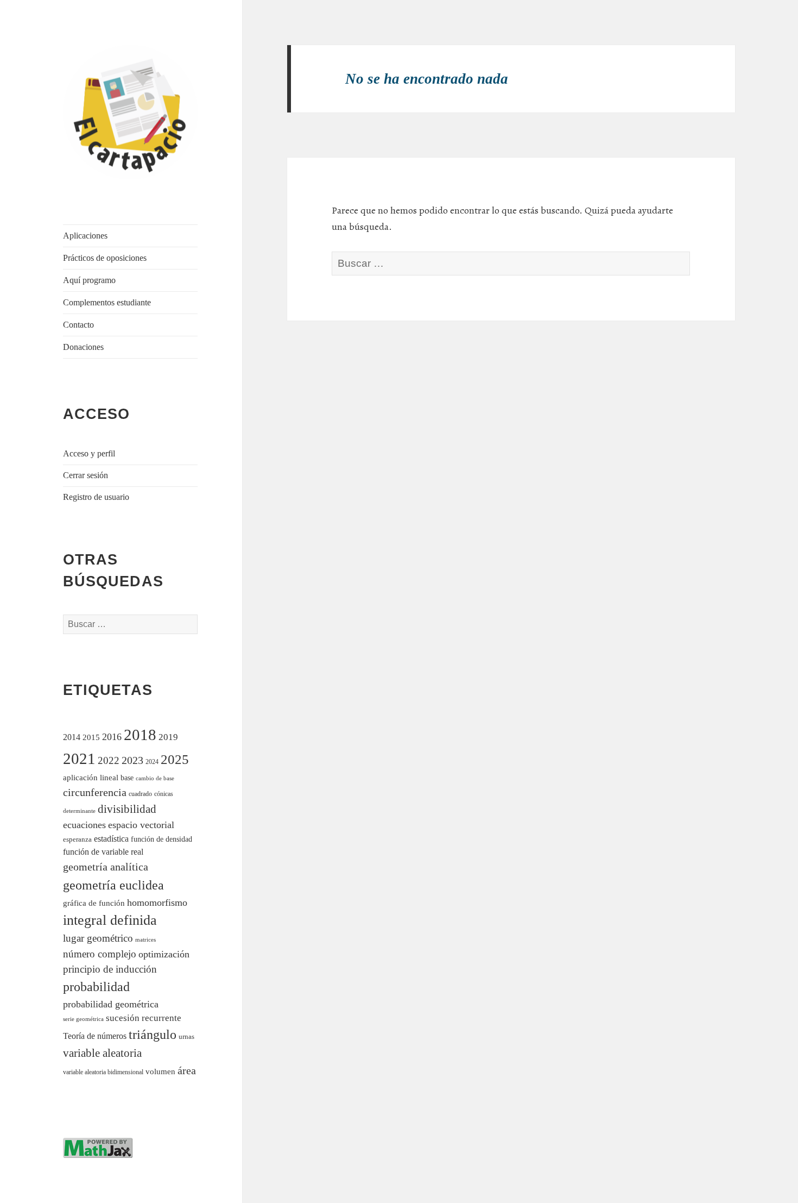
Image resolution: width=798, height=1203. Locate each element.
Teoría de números (94, 1036)
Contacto (78, 324)
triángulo (152, 1034)
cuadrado (140, 794)
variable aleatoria (102, 1053)
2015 (91, 737)
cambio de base (155, 778)
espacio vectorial (141, 824)
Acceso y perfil (89, 453)
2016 (112, 736)
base (127, 777)
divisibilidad (127, 809)
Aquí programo (89, 280)
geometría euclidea (113, 885)
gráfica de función (94, 902)
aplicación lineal (90, 777)
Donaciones (83, 347)
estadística (111, 839)
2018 (140, 734)
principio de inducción (110, 969)
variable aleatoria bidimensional (103, 1072)
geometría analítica (105, 867)
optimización (163, 954)
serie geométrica (83, 1019)
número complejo (99, 954)
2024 (152, 762)
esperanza (77, 839)
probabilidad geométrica (111, 1004)
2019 (168, 737)
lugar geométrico (98, 938)
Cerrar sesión (85, 475)
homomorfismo (157, 902)
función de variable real (103, 851)
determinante (79, 810)
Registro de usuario (96, 497)
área (187, 1070)
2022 (108, 760)
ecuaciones (84, 824)
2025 (175, 759)
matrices (145, 939)
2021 (79, 758)
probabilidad (96, 987)
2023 (132, 760)
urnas (186, 1037)
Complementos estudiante (107, 302)
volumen (160, 1071)
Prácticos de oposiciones (105, 257)
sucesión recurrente (143, 1018)
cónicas (163, 794)
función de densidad (161, 839)
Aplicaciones (85, 235)
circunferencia (94, 792)
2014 (71, 737)
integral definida (110, 920)
